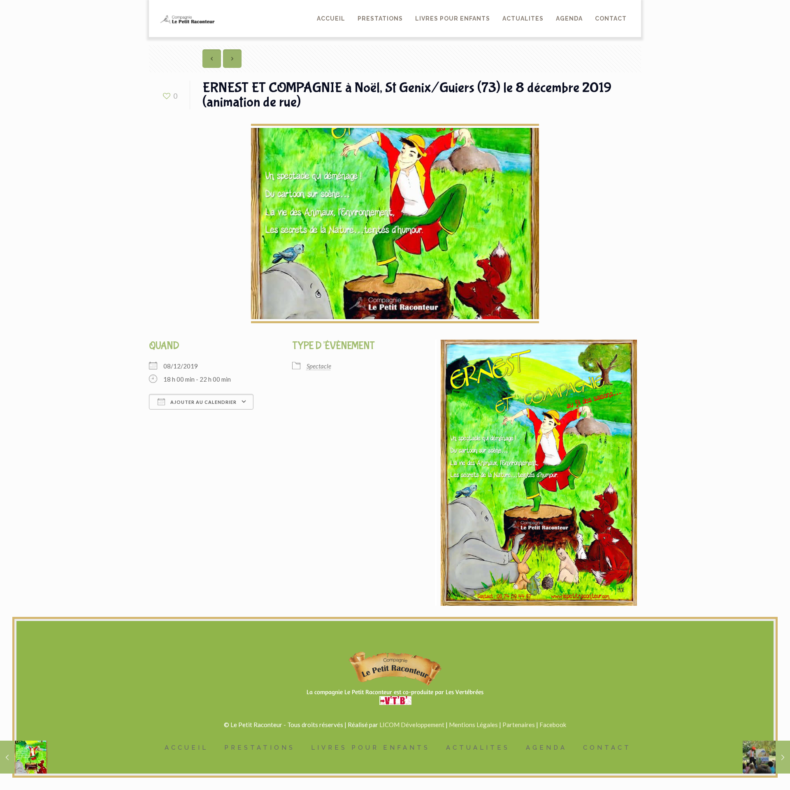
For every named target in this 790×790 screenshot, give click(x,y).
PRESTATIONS (259, 747)
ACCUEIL (186, 747)
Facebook (552, 724)
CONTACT (607, 747)
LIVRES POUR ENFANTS (370, 747)
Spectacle (319, 366)
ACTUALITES (478, 747)
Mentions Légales (473, 724)
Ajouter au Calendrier (203, 402)
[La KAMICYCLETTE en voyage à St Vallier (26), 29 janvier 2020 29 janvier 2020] (766, 757)
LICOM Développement (411, 724)
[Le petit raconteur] (186, 12)
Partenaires (518, 724)
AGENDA (546, 747)
